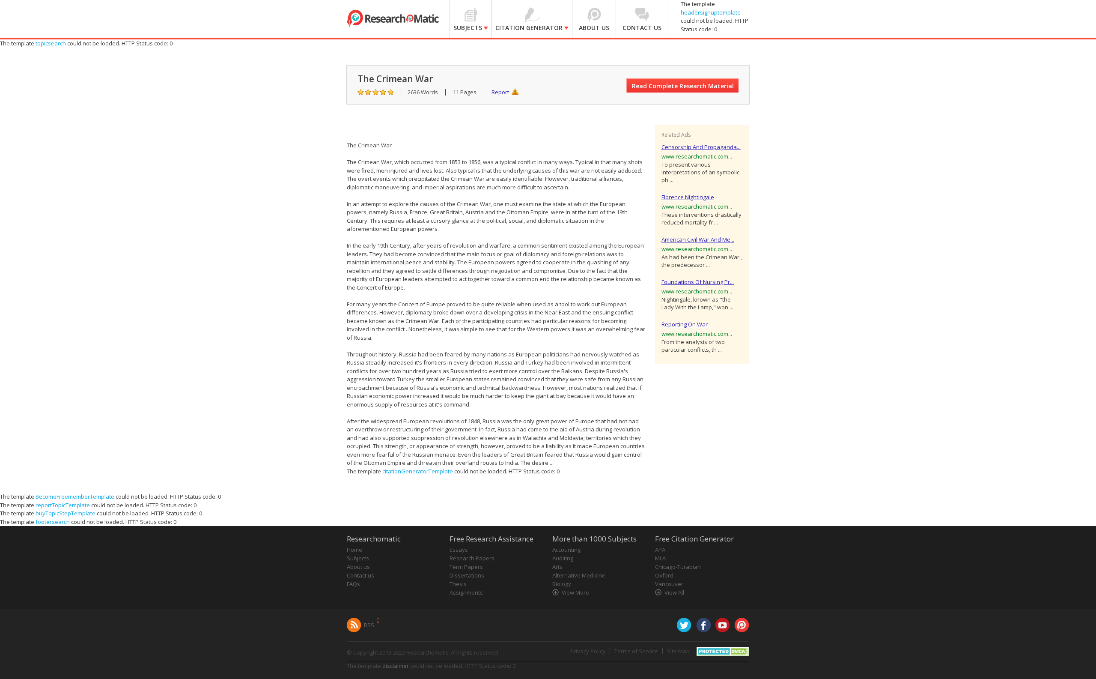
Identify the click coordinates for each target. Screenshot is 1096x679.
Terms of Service (636, 651)
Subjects (358, 558)
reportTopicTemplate (63, 505)
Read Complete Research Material (683, 86)
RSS (369, 625)
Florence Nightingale (687, 197)
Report (500, 92)
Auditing (562, 558)
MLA (660, 558)
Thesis (458, 584)
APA (660, 549)
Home (354, 549)
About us (358, 567)
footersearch (53, 522)
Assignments (466, 592)
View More (575, 592)
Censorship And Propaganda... (701, 147)
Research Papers (472, 558)
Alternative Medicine (578, 575)
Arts (557, 567)
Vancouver (669, 584)
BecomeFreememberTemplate (75, 496)
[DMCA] (723, 651)
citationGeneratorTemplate (417, 471)
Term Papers (466, 567)
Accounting (566, 549)
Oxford (664, 575)
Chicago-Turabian (678, 567)
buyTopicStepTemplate (65, 513)
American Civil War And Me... (697, 239)
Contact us (360, 575)
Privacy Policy (587, 651)
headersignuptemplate (711, 12)
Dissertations (467, 575)
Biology (561, 584)
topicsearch (51, 43)
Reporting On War (684, 324)
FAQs (353, 584)
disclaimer (395, 666)
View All (674, 592)
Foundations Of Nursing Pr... (697, 282)
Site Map (678, 651)
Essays (459, 549)
